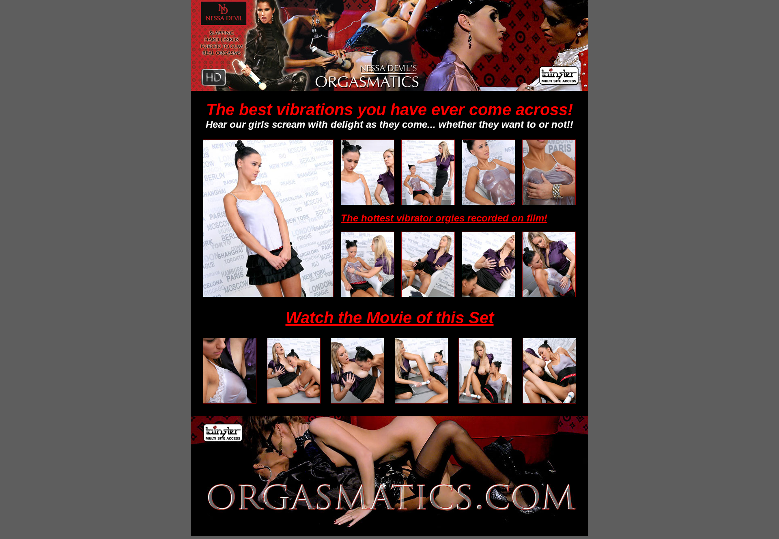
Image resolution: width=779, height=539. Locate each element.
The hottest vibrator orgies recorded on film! (444, 218)
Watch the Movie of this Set (390, 317)
